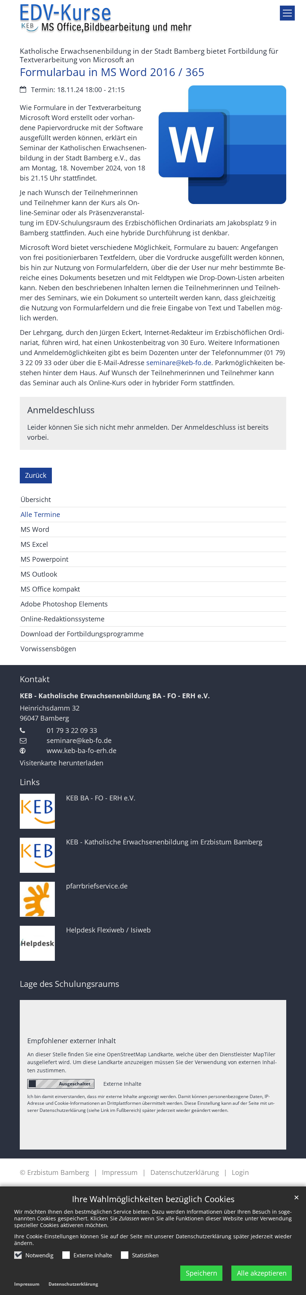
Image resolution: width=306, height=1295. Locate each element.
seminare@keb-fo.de (178, 362)
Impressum (27, 1284)
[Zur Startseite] (107, 18)
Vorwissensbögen (48, 648)
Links (30, 782)
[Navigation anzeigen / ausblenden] (287, 13)
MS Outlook (39, 574)
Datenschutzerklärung (73, 1284)
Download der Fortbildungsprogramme (82, 633)
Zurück (35, 475)
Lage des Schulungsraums (69, 984)
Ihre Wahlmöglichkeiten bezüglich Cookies (153, 1199)
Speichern (201, 1273)
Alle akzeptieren (262, 1273)
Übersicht (36, 499)
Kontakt (35, 679)
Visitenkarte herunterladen (61, 762)
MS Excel (34, 544)
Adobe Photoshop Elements (64, 603)
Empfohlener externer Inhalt (71, 1040)
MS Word (35, 529)
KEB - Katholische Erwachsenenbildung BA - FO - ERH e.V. (115, 695)
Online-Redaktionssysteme (62, 618)
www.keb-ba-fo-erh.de (81, 750)
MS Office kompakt (50, 588)
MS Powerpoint (44, 559)
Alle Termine (40, 514)
